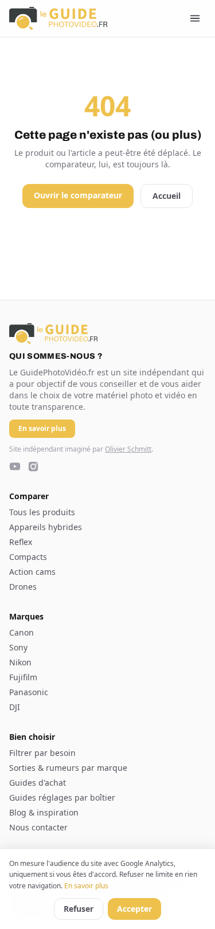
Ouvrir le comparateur (78, 195)
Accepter (134, 908)
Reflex (20, 541)
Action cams (32, 571)
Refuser (78, 908)
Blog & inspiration (44, 812)
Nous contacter (38, 827)
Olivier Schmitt (128, 449)
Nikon (20, 662)
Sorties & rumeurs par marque (68, 767)
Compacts (28, 556)
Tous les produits (42, 512)
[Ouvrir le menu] (195, 18)
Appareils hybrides (45, 527)
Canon (21, 632)
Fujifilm (23, 677)
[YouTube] (15, 466)
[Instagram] (33, 466)
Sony (18, 647)
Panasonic (28, 692)
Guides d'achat (37, 782)
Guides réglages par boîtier (62, 797)
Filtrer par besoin (42, 752)
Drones (23, 586)
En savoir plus (86, 886)
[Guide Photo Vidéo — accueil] (58, 18)
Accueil (167, 195)
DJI (14, 706)
